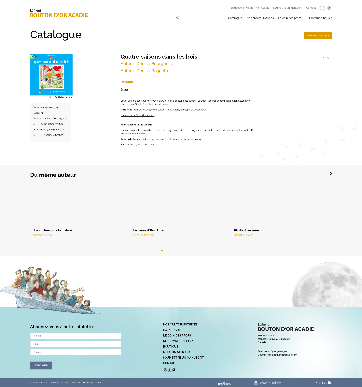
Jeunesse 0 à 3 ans (50, 107)
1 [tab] (162, 250)
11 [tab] (193, 250)
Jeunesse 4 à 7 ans (42, 235)
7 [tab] (181, 250)
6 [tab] (177, 250)
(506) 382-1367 (279, 351)
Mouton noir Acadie (257, 7)
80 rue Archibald (266, 335)
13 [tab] (199, 250)
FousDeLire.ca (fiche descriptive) (137, 115)
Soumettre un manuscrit (287, 7)
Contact (311, 7)
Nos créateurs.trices (260, 18)
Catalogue (235, 18)
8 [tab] (184, 250)
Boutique (236, 7)
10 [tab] (190, 250)
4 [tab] (171, 250)
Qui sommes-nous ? (318, 18)
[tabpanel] (80, 212)
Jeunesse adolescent (144, 235)
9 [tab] (187, 250)
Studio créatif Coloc (92, 382)
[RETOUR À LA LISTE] (318, 38)
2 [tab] (165, 250)
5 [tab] (174, 250)
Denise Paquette (153, 70)
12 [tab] (196, 250)
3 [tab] (168, 250)
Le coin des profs (289, 18)
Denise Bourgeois (154, 63)
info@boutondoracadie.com (282, 354)
